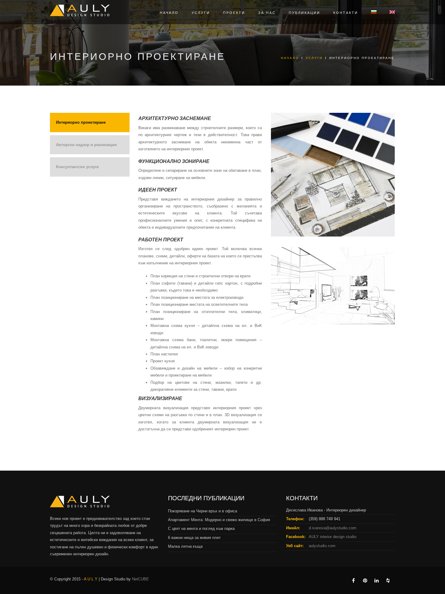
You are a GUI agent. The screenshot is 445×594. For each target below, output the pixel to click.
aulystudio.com (322, 545)
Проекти (234, 13)
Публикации (304, 13)
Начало (169, 13)
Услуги (201, 13)
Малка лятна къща (185, 546)
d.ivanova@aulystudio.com (332, 528)
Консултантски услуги (77, 167)
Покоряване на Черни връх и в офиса (202, 511)
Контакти (345, 13)
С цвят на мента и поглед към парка (201, 528)
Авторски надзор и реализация (86, 144)
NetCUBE (140, 579)
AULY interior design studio (332, 536)
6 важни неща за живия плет (194, 537)
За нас (267, 13)
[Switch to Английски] (389, 13)
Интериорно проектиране (81, 122)
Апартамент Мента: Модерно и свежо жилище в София (219, 519)
